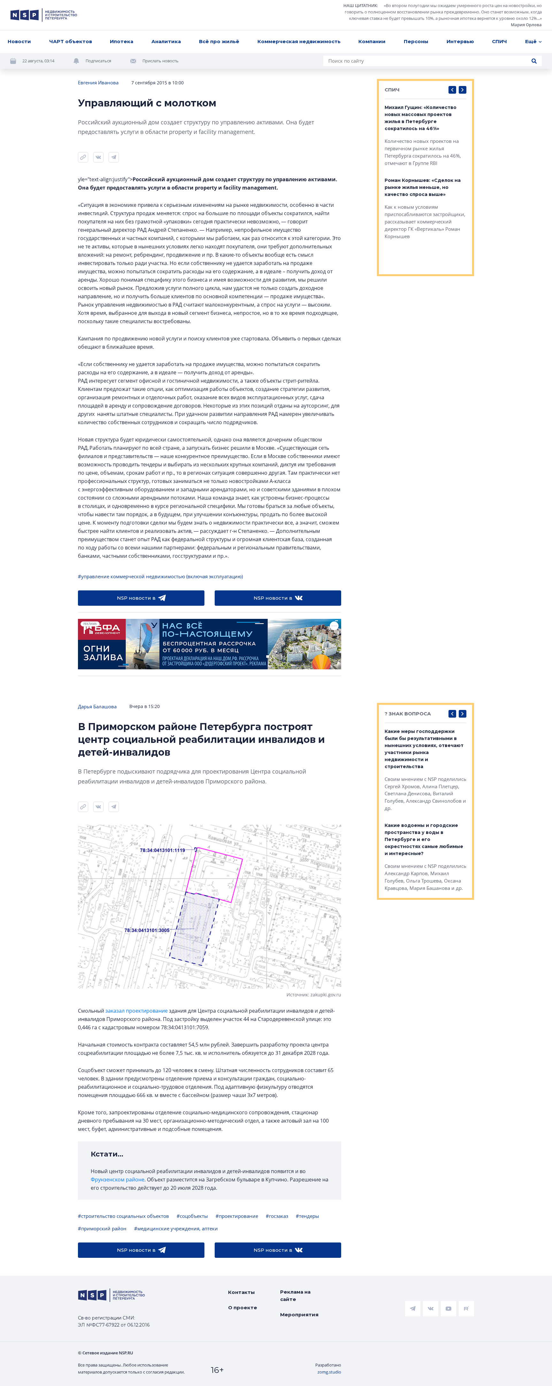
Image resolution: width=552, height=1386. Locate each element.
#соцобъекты (192, 1216)
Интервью (460, 41)
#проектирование (237, 1216)
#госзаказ (277, 1216)
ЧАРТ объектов (70, 41)
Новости (19, 41)
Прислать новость (160, 61)
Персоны (416, 41)
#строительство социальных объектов (123, 1216)
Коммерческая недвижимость (299, 41)
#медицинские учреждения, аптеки (176, 1228)
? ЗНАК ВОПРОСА (408, 714)
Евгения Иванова (98, 82)
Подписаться (98, 61)
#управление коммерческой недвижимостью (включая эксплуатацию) (160, 576)
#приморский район (102, 1228)
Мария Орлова (526, 24)
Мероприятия (299, 1315)
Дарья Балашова (97, 706)
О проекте (242, 1307)
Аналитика (166, 41)
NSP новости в (136, 598)
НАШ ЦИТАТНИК (360, 5)
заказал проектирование (136, 1010)
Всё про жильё (219, 41)
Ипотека (121, 41)
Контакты (241, 1292)
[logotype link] (43, 15)
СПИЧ (499, 41)
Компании (372, 41)
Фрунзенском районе (117, 1179)
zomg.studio (329, 1372)
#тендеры (307, 1216)
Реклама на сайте (295, 1295)
